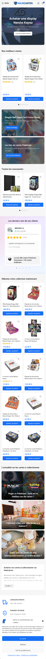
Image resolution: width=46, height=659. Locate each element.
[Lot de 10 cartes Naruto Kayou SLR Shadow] (33, 326)
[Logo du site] (23, 3)
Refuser (23, 644)
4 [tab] (25, 268)
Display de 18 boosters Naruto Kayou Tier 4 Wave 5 (32, 374)
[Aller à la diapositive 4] (24, 104)
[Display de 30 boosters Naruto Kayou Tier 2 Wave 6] (12, 326)
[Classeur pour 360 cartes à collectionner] (12, 183)
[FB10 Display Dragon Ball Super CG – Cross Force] (33, 183)
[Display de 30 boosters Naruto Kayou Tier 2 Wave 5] (33, 292)
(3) (34, 82)
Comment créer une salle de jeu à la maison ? (22, 517)
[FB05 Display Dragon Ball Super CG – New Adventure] (12, 292)
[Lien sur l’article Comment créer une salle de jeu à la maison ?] (22, 508)
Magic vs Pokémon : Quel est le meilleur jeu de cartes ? (22, 489)
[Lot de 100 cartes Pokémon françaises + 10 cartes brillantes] (33, 433)
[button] (43, 621)
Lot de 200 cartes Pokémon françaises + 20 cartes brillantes (24, 259)
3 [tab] (22, 268)
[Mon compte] (38, 3)
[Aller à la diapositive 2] (20, 104)
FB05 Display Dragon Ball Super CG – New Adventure (11, 303)
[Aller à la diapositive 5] (26, 104)
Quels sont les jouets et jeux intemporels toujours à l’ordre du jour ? (22, 545)
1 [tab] (16, 268)
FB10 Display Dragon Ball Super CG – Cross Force (32, 195)
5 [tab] (29, 268)
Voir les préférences (23, 650)
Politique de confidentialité (29, 655)
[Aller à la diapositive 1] (18, 104)
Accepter (23, 639)
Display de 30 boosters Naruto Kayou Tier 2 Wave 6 (11, 338)
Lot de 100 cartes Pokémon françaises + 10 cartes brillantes (32, 446)
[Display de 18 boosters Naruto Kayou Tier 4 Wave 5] (33, 363)
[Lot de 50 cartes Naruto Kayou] (12, 363)
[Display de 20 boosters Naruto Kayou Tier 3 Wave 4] (34, 65)
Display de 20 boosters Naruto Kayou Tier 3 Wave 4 (34, 79)
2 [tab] (19, 268)
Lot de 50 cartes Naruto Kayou (10, 374)
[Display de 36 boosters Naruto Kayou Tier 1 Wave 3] (12, 399)
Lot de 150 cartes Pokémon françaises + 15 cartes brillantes (11, 446)
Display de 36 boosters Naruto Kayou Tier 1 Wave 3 (11, 411)
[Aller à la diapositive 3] (22, 104)
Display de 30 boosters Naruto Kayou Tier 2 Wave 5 (32, 303)
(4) (12, 82)
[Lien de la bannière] (23, 26)
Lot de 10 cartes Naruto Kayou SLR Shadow (31, 338)
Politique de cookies (14, 655)
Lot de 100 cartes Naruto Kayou (32, 411)
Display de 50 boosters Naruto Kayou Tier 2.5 (11, 77)
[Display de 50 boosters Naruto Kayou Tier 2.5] (12, 65)
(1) (11, 341)
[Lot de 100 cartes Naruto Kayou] (33, 399)
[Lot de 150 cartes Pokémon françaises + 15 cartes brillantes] (12, 433)
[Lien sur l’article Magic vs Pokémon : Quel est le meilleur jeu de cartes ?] (22, 480)
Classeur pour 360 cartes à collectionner (11, 195)
